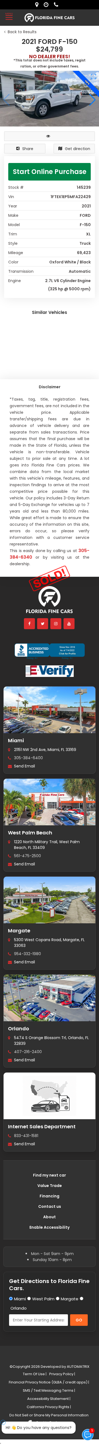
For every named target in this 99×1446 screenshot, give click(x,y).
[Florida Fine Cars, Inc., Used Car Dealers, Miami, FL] (50, 651)
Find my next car (49, 1175)
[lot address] (38, 5)
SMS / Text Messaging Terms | (49, 1390)
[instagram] (56, 623)
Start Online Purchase (49, 171)
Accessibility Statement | (48, 1398)
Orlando (18, 1028)
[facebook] (29, 623)
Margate (19, 930)
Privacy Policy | (62, 1374)
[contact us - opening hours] (47, 5)
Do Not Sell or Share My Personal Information (49, 1415)
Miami (16, 740)
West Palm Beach (30, 832)
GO (79, 1320)
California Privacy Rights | (49, 1407)
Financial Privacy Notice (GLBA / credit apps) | (49, 1382)
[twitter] (43, 623)
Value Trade (49, 1185)
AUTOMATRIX (77, 1366)
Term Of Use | (34, 1374)
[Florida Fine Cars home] (49, 602)
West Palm (43, 1299)
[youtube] (69, 623)
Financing (49, 1196)
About (49, 1217)
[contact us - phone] (57, 5)
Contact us (49, 1206)
